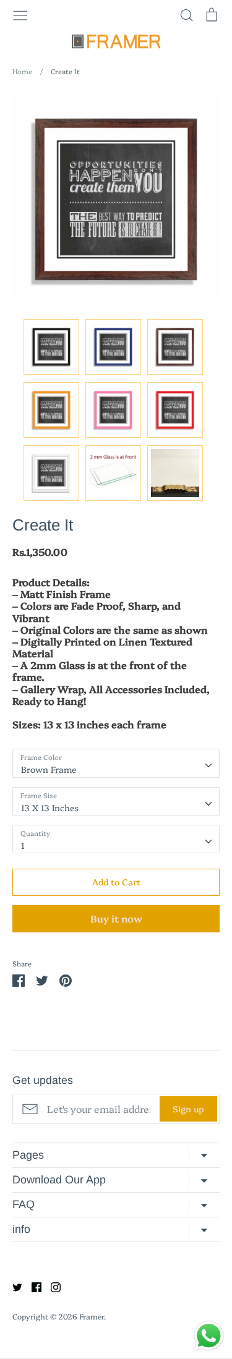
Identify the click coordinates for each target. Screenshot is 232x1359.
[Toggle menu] (20, 14)
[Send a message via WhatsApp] (209, 1336)
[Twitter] (12, 1286)
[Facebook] (31, 1286)
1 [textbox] (23, 845)
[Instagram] (51, 1286)
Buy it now (116, 918)
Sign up (188, 1108)
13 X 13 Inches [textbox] (50, 807)
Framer (91, 1316)
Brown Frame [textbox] (48, 769)
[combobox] (116, 763)
